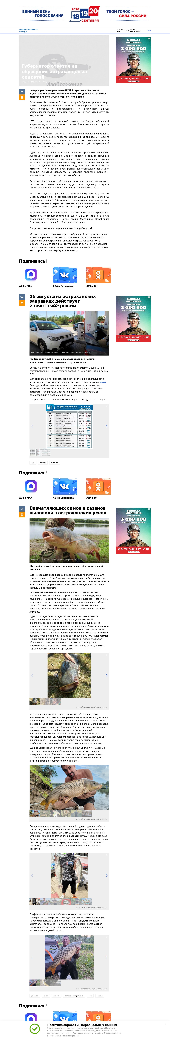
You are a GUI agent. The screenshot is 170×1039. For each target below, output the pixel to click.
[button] (106, 426)
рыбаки (56, 996)
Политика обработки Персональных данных (82, 1025)
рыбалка (34, 996)
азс (32, 463)
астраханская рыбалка (74, 996)
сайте (103, 382)
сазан (99, 996)
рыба (46, 996)
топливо (54, 463)
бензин (43, 463)
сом (90, 996)
